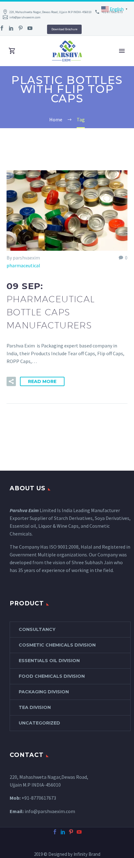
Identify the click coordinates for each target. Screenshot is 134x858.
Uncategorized (39, 723)
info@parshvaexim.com (25, 17)
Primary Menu (121, 51)
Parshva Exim (24, 510)
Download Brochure (64, 29)
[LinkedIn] (11, 28)
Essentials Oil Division (49, 660)
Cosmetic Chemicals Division (57, 645)
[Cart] (12, 51)
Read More (42, 381)
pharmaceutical (23, 265)
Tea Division (35, 707)
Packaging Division (44, 692)
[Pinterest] (20, 28)
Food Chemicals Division (52, 676)
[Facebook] (54, 831)
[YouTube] (30, 28)
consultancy (37, 629)
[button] (11, 381)
